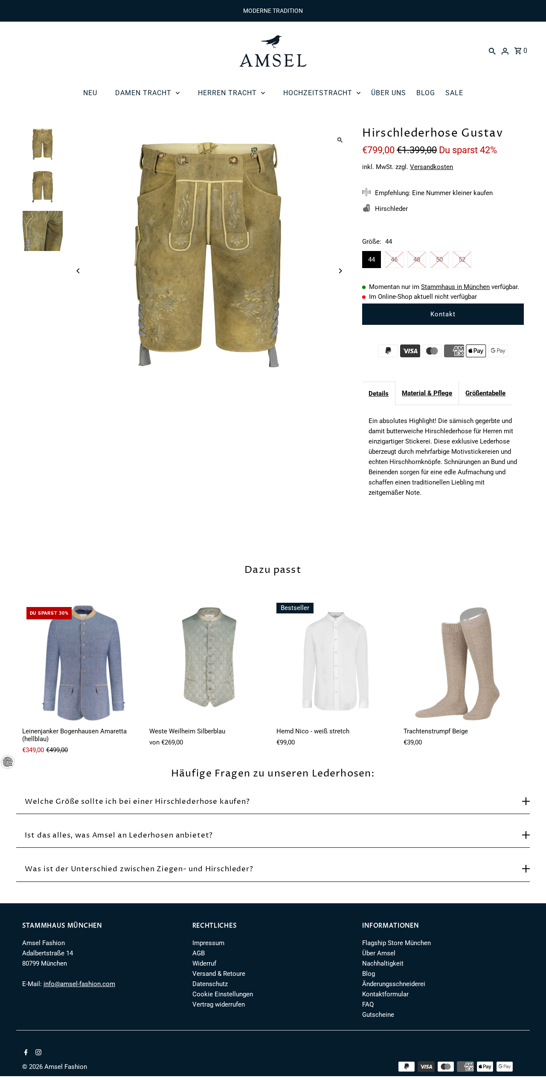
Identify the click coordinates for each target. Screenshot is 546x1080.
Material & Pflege (427, 393)
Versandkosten (431, 167)
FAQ (368, 1004)
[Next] (339, 270)
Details (379, 393)
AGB (198, 953)
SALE (454, 93)
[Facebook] (25, 1053)
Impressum (208, 943)
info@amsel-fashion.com (79, 984)
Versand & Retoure (218, 974)
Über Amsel (378, 953)
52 (462, 259)
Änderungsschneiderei (393, 984)
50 (439, 259)
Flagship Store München (396, 943)
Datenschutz (210, 984)
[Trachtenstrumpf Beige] (464, 663)
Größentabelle (485, 393)
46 (394, 259)
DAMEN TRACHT (143, 93)
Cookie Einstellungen (222, 994)
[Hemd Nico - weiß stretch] (336, 663)
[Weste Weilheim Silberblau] (209, 663)
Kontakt (443, 314)
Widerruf (204, 963)
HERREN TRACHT (227, 93)
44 (371, 259)
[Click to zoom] (339, 139)
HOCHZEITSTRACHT (317, 93)
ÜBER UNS (388, 93)
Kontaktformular (385, 994)
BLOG (425, 93)
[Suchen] (492, 51)
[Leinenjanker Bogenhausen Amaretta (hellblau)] (82, 663)
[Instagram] (37, 1053)
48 (416, 259)
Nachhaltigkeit (383, 963)
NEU (90, 93)
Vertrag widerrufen (218, 1004)
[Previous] (78, 270)
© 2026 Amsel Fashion (54, 1067)
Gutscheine (378, 1015)
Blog (368, 974)
